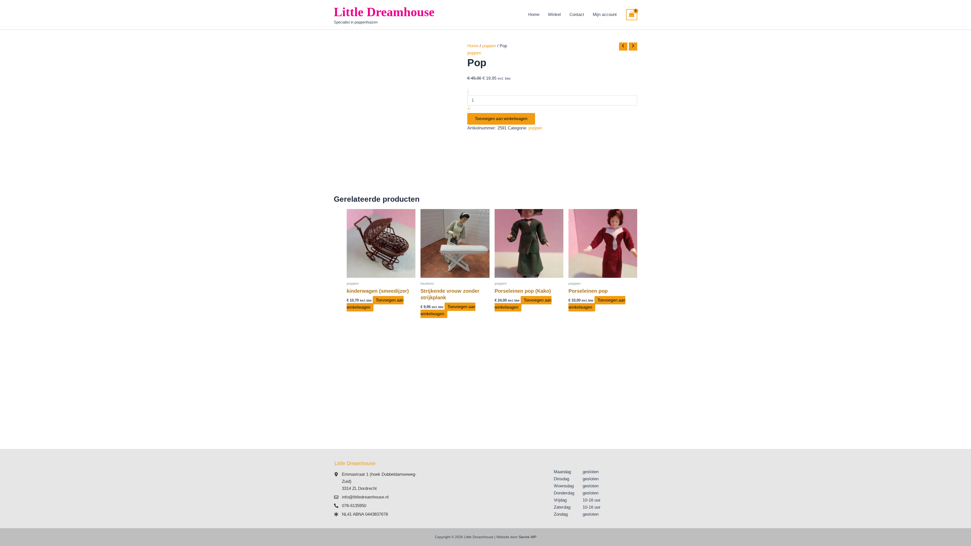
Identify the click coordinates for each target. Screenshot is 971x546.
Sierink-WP (527, 537)
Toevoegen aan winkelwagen (501, 119)
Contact (576, 14)
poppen (489, 45)
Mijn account (605, 14)
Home (533, 14)
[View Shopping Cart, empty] (631, 14)
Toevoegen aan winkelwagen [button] (375, 303)
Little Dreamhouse (384, 12)
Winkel (554, 14)
